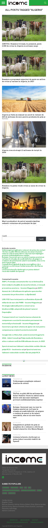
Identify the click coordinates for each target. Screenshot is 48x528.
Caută (4, 236)
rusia (5, 493)
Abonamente (24, 520)
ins (29, 487)
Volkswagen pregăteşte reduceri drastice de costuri (23, 250)
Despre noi (14, 520)
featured (14, 487)
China (39, 490)
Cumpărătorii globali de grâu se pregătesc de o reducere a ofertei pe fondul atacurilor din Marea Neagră (22, 266)
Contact (35, 520)
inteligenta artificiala (11, 490)
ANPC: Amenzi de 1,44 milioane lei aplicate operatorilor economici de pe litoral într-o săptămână (22, 291)
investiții (12, 493)
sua (21, 487)
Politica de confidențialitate (17, 522)
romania (6, 487)
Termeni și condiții (36, 522)
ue (25, 487)
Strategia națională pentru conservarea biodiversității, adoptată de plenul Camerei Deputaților (20, 309)
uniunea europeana (28, 490)
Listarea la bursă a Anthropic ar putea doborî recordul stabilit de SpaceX (20, 270)
